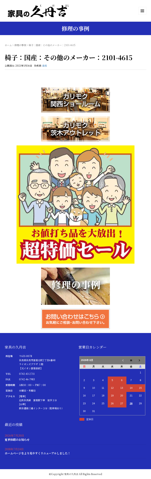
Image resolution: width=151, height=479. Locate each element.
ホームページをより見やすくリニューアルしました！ (37, 453)
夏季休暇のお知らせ (17, 439)
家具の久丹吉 (71, 474)
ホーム (8, 45)
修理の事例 (20, 45)
